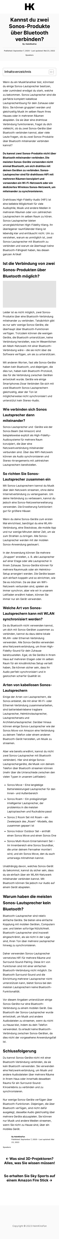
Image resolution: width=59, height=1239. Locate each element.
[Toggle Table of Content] (50, 71)
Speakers (29, 55)
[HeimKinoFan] (29, 7)
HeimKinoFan (31, 44)
